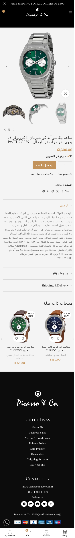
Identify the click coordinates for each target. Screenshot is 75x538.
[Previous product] (13, 130)
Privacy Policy (37, 443)
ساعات (58, 185)
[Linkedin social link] (48, 191)
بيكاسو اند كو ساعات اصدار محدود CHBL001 (55, 348)
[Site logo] (37, 12)
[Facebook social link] (62, 191)
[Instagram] (51, 504)
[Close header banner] (4, 3)
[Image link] (37, 398)
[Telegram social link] (43, 191)
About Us (37, 427)
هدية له (24, 355)
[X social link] (57, 191)
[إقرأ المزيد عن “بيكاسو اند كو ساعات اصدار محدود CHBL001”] (58, 338)
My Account (37, 464)
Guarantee (37, 454)
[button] (68, 65)
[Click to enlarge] (65, 93)
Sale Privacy (37, 448)
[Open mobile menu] (70, 12)
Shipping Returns (37, 459)
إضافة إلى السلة (44, 165)
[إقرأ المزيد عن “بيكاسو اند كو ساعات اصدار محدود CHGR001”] (23, 338)
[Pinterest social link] (52, 191)
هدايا (31, 355)
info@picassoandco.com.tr (37, 486)
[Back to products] (9, 130)
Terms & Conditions (37, 438)
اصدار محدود (59, 355)
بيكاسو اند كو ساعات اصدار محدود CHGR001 (19, 348)
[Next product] (5, 130)
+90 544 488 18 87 (37, 492)
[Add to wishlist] (52, 338)
